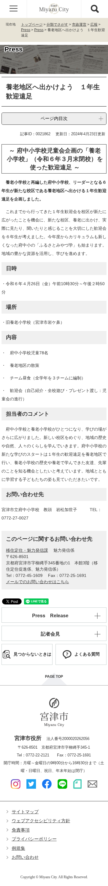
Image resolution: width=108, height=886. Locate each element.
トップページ (32, 24)
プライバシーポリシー (34, 838)
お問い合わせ (25, 857)
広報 (94, 24)
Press (25, 30)
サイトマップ (25, 811)
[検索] (94, 9)
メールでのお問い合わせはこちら (37, 581)
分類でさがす (57, 24)
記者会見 (50, 633)
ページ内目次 (54, 118)
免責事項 (21, 829)
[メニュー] (13, 9)
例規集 (18, 848)
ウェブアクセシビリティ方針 (41, 820)
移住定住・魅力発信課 (27, 550)
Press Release (50, 615)
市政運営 (79, 24)
